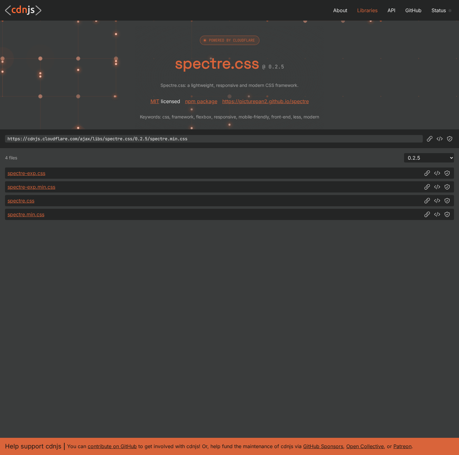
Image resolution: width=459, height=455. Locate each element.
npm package (201, 101)
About (340, 10)
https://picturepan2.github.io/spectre (265, 101)
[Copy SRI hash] (449, 138)
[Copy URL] (429, 138)
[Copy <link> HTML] (439, 138)
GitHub (413, 10)
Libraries (367, 10)
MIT (155, 101)
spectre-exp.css (26, 173)
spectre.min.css (25, 214)
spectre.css (20, 200)
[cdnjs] (23, 10)
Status (439, 10)
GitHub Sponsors (323, 446)
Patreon (402, 446)
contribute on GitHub (112, 446)
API (391, 10)
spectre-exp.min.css (31, 187)
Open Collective (365, 446)
